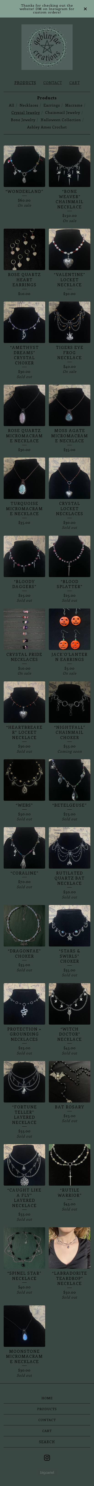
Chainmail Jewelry (62, 112)
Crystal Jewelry (25, 112)
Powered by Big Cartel (47, 1472)
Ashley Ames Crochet (47, 127)
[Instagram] (47, 1458)
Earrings (52, 105)
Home (47, 1398)
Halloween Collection (61, 119)
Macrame (74, 105)
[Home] (47, 47)
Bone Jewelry (23, 119)
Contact (52, 82)
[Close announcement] (85, 9)
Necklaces (29, 105)
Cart (74, 82)
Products (25, 82)
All (11, 105)
